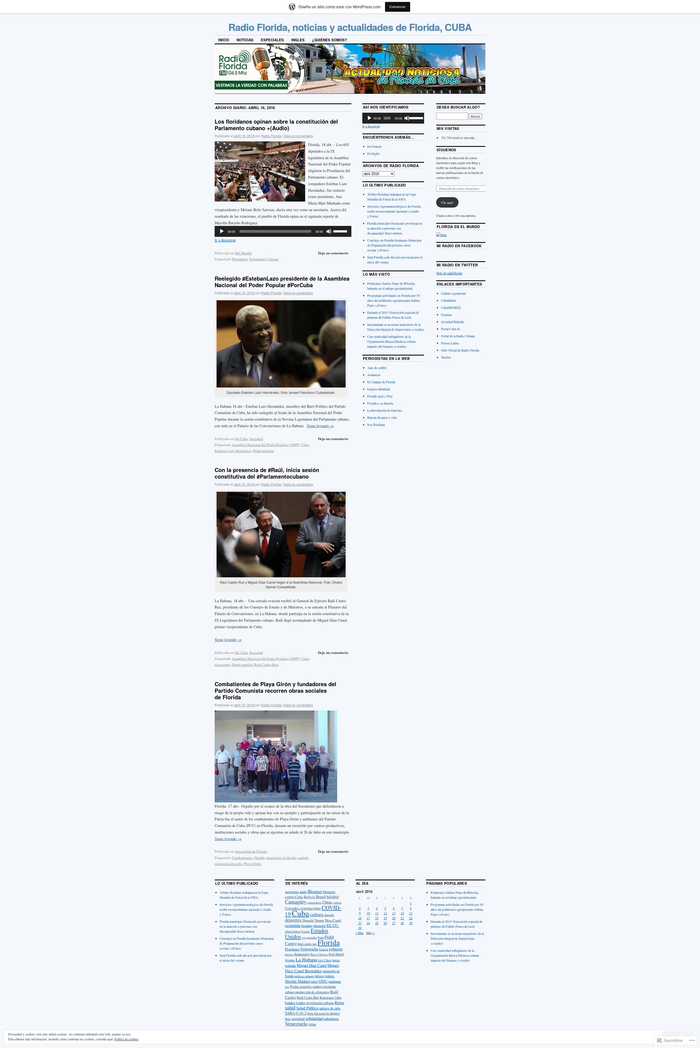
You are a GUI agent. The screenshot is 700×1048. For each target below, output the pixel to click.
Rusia (339, 1002)
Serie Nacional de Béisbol (323, 1013)
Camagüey (295, 901)
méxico (319, 976)
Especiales (272, 39)
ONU (323, 981)
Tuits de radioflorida (449, 273)
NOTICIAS (245, 39)
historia (289, 954)
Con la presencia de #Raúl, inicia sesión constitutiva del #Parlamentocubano (267, 473)
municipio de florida (281, 857)
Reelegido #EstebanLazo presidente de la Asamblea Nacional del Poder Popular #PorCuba (282, 281)
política (317, 986)
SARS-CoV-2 (295, 1013)
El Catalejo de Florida (381, 382)
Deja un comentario (298, 135)
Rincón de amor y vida (381, 417)
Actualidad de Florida (251, 851)
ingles (298, 39)
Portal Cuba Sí (450, 329)
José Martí (336, 954)
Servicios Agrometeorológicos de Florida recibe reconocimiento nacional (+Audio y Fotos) (394, 211)
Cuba (305, 444)
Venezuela (296, 1023)
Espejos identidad (378, 389)
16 (359, 918)
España (305, 931)
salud (290, 1007)
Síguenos (446, 149)
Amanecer (373, 374)
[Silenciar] (329, 231)
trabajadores (331, 1019)
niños (314, 981)
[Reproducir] (221, 231)
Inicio (223, 39)
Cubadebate (448, 300)
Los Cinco (324, 960)
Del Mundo (243, 253)
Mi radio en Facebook (459, 245)
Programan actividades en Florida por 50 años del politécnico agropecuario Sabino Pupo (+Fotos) (393, 300)
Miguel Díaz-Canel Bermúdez (312, 967)
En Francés (374, 146)
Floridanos (240, 259)
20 (393, 918)
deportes (293, 920)
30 (359, 927)
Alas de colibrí (376, 367)
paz (287, 987)
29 (410, 923)
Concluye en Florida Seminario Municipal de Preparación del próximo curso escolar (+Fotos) (394, 245)
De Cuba (241, 438)
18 (376, 918)
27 (393, 923)
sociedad (298, 1018)
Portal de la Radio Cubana (458, 336)
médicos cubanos (304, 976)
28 (402, 923)
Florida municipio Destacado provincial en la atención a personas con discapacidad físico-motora (394, 228)
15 (410, 913)
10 (368, 913)
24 (368, 923)
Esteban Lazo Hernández (233, 450)
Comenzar (397, 7)
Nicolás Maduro (297, 981)
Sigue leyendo (320, 425)
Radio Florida (271, 135)
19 (385, 918)
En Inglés (373, 153)
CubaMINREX (451, 307)
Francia (323, 949)
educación (319, 925)
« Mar (359, 932)
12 (385, 913)
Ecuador (306, 925)
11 (376, 913)
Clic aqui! (447, 202)
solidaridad (314, 1018)
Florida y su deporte (380, 403)
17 (368, 918)
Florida (259, 857)
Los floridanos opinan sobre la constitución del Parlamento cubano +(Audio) (276, 124)
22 (410, 918)
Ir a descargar (225, 240)
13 (393, 913)
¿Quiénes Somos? (329, 39)
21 (402, 918)
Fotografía (309, 948)
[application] (283, 231)
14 (402, 913)
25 (376, 923)
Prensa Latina (450, 343)
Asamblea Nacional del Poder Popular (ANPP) (265, 444)
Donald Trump (313, 920)
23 (359, 923)
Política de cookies (126, 1039)
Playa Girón (252, 863)
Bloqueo (315, 891)
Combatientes (242, 857)
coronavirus (311, 908)
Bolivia (309, 896)
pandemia (334, 981)
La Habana (306, 959)
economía (293, 925)
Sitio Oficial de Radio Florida (460, 350)
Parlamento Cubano (264, 259)
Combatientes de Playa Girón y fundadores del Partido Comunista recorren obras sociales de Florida (275, 690)
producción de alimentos (312, 992)
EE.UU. (332, 925)
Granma (446, 314)
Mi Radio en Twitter (457, 264)
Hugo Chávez (319, 954)
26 (385, 923)
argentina (292, 891)
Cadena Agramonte (453, 293)
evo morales (309, 937)
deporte (329, 915)
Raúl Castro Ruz (266, 664)
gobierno (336, 948)
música (329, 976)
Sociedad (256, 438)
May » (370, 932)
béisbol (332, 896)
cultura (316, 914)
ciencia (337, 902)
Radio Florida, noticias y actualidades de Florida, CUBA (350, 27)
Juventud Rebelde (452, 321)
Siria (288, 1019)
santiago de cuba (329, 1008)
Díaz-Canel (333, 920)
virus (312, 1024)
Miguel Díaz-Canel (311, 965)
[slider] (341, 231)
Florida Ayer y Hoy (380, 396)
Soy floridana (376, 424)
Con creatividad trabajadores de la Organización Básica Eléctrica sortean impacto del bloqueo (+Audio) (391, 341)
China (327, 902)
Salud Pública (307, 1008)
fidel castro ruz (307, 944)
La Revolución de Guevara (384, 410)
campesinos (314, 902)
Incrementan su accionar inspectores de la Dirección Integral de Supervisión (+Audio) (457, 938)
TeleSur (446, 357)
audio (303, 891)
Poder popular (263, 450)
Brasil (321, 896)
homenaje (301, 954)
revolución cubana (320, 1002)
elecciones (222, 664)
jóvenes (290, 960)
